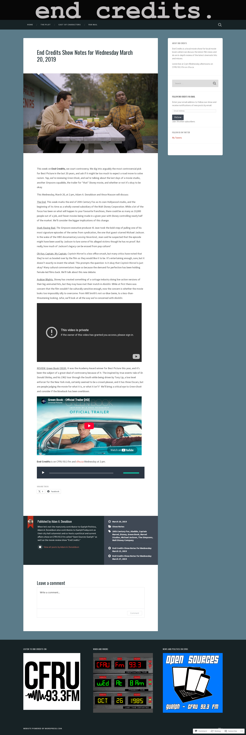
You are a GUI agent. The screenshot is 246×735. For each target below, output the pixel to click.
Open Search (220, 25)
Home (30, 24)
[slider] (131, 473)
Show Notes (118, 526)
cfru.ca (80, 461)
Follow (177, 117)
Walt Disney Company (123, 540)
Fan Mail (92, 24)
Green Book (133, 534)
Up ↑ (220, 728)
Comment (134, 613)
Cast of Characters (69, 24)
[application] (90, 472)
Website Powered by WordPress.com (42, 728)
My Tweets (177, 137)
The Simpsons (145, 537)
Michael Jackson (129, 537)
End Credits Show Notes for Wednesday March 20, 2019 (85, 55)
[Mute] (119, 472)
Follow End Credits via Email (183, 96)
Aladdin (134, 531)
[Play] (44, 472)
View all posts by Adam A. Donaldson (61, 547)
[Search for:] (195, 83)
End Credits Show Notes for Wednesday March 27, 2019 (131, 557)
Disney (123, 534)
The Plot (46, 24)
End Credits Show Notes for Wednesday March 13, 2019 (131, 549)
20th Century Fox (120, 531)
